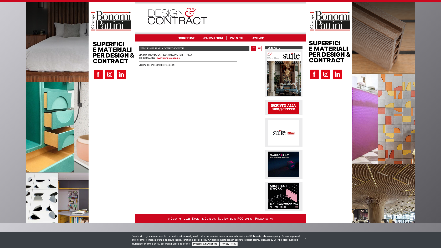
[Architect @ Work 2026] (283, 196)
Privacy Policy (229, 243)
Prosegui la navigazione (205, 243)
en (259, 48)
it (254, 48)
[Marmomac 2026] (283, 164)
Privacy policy (264, 218)
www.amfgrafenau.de (168, 58)
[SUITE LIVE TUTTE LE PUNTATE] (283, 132)
